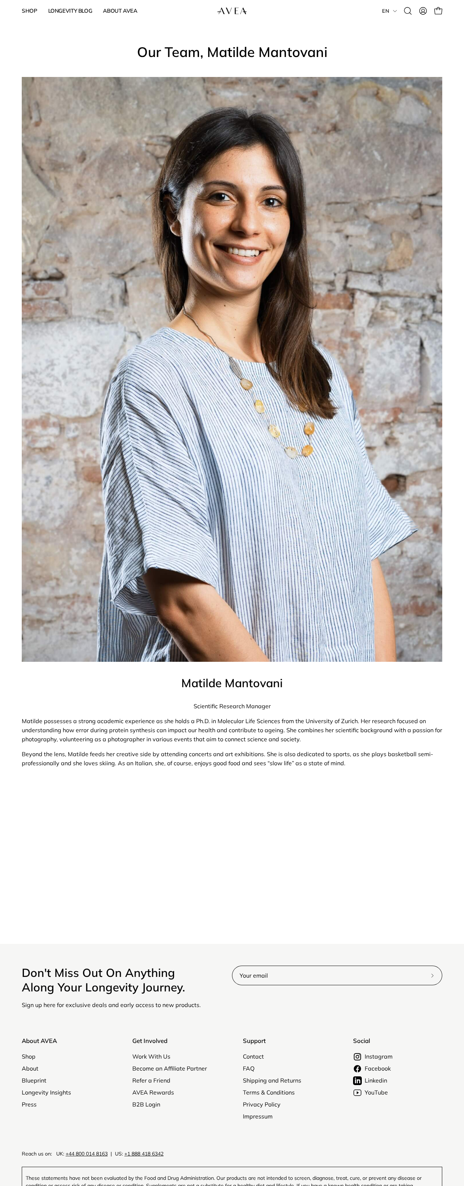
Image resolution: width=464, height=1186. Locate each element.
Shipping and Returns (272, 1080)
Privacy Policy (262, 1104)
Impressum (258, 1116)
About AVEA (39, 1040)
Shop (29, 1056)
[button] (407, 11)
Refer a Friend (151, 1080)
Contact (253, 1056)
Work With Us (151, 1056)
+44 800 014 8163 (87, 1153)
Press (29, 1104)
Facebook (378, 1068)
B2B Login (146, 1104)
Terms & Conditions (269, 1092)
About (30, 1068)
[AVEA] (232, 11)
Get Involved (149, 1040)
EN (385, 11)
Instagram (379, 1056)
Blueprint (34, 1080)
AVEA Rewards (153, 1092)
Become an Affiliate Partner (169, 1068)
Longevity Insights (46, 1092)
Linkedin (376, 1080)
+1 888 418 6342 (143, 1153)
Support (254, 1040)
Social (361, 1040)
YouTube (376, 1092)
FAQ (248, 1068)
